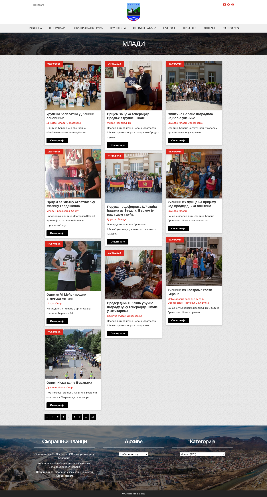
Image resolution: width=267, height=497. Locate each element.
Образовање (74, 122)
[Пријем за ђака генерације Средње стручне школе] (133, 85)
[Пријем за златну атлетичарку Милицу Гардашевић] (73, 173)
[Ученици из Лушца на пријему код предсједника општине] (194, 173)
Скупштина (118, 28)
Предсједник (62, 210)
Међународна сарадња (181, 298)
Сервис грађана (144, 28)
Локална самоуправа (88, 28)
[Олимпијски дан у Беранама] (73, 354)
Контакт (209, 28)
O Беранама (57, 28)
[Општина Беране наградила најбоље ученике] (194, 85)
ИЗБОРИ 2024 (231, 28)
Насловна (35, 28)
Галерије (169, 28)
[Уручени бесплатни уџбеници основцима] (73, 85)
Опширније (57, 140)
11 (92, 416)
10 (85, 416)
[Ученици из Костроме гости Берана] (194, 261)
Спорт (74, 210)
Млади (62, 122)
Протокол (189, 302)
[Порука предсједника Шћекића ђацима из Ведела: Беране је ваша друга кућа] (133, 178)
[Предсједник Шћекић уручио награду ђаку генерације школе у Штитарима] (133, 274)
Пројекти (189, 28)
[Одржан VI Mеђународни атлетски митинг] (73, 266)
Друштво (51, 122)
